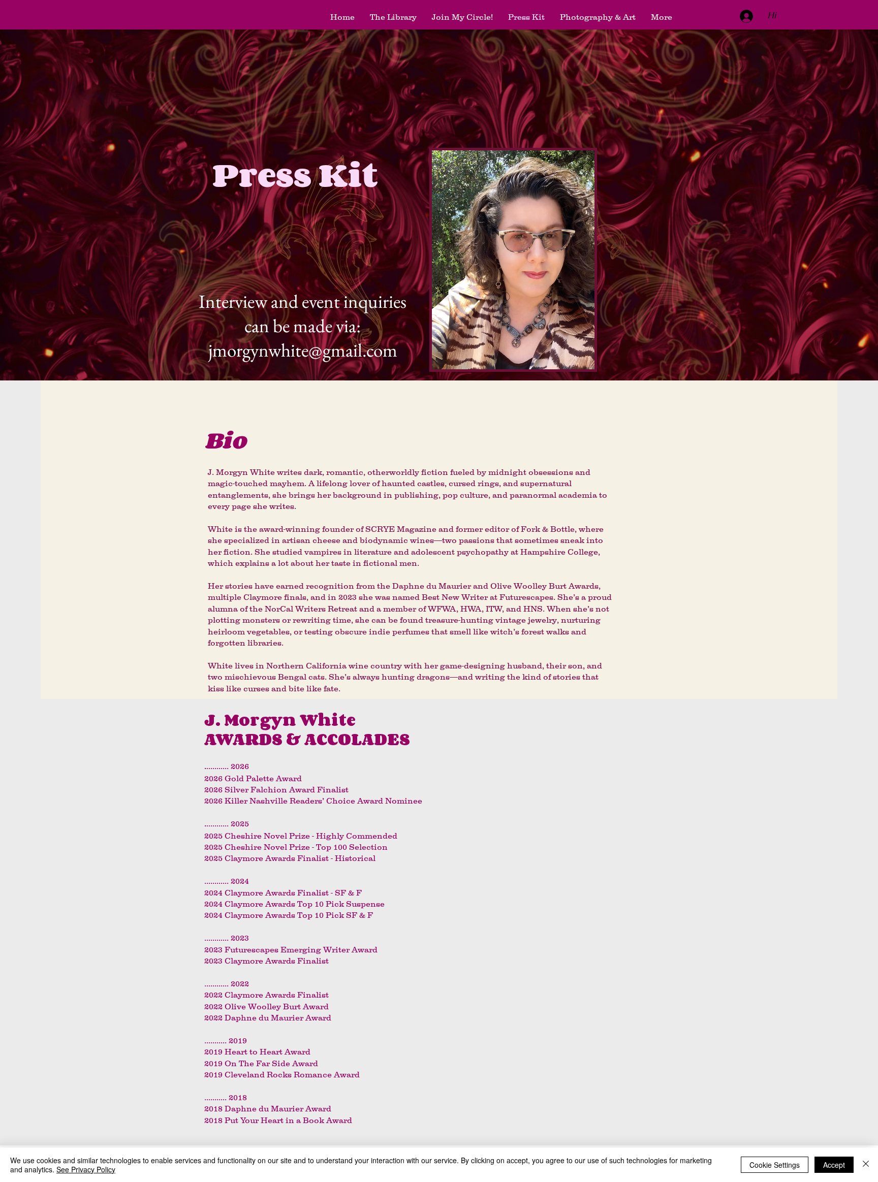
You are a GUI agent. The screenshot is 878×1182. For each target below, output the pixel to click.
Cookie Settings (774, 1165)
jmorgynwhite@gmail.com (302, 350)
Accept (834, 1165)
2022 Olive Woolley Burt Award (266, 1006)
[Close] (866, 1165)
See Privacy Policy (85, 1169)
